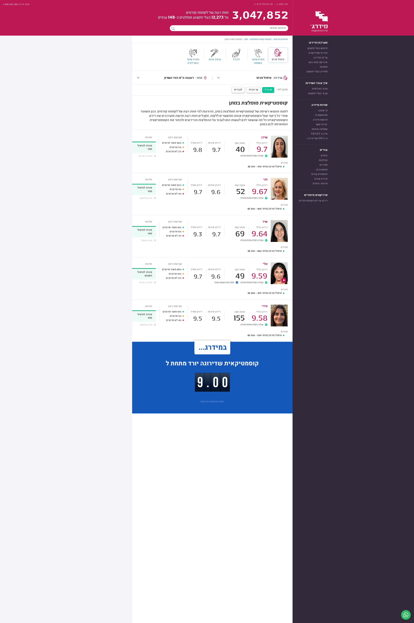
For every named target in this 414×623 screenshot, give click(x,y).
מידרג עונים (321, 179)
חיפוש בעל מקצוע (317, 48)
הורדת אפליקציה (317, 53)
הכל (267, 89)
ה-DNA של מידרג (317, 138)
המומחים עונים (319, 174)
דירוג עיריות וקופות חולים (313, 200)
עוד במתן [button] (283, 4)
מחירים (323, 165)
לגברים (238, 89)
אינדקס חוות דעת (317, 62)
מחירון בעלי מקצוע (316, 71)
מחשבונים (321, 169)
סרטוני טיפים (320, 183)
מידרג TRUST (319, 134)
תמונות (323, 67)
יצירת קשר (321, 124)
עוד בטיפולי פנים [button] (264, 4)
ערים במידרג (320, 57)
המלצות (323, 160)
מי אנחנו (322, 110)
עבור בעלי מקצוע (317, 93)
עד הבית (253, 89)
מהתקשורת (321, 115)
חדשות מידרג (320, 119)
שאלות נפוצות (319, 129)
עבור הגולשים (319, 88)
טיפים (324, 155)
